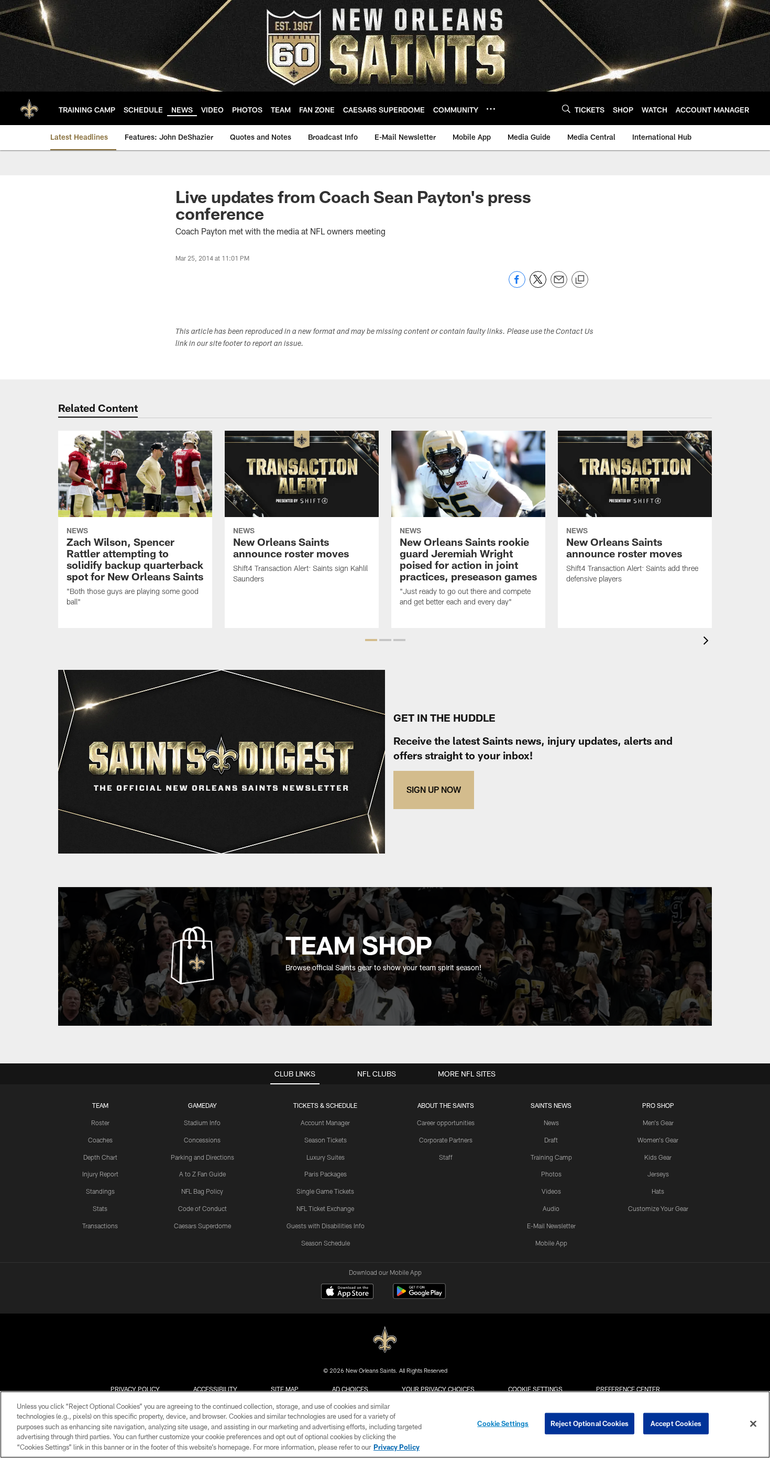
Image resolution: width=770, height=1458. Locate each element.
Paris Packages (325, 1173)
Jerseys (658, 1173)
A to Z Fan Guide (202, 1173)
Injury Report (100, 1173)
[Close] (753, 1423)
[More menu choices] (491, 109)
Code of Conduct (202, 1208)
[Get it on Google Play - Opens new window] (419, 1296)
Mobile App (551, 1243)
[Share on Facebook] (517, 285)
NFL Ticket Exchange (325, 1208)
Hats (658, 1191)
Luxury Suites (325, 1157)
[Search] (566, 109)
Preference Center (628, 1389)
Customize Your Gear (658, 1208)
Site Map (285, 1389)
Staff (446, 1157)
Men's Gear (658, 1122)
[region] (385, 1424)
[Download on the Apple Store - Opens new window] (347, 1293)
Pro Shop (658, 1105)
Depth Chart (100, 1157)
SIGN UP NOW (433, 789)
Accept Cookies (676, 1423)
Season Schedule (325, 1243)
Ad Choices (350, 1389)
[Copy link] (579, 280)
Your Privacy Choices (438, 1389)
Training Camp (551, 1157)
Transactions (100, 1225)
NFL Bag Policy (202, 1191)
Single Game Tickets (325, 1191)
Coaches (100, 1139)
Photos (551, 1173)
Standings (100, 1191)
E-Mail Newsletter (551, 1225)
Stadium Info (202, 1122)
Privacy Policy (135, 1389)
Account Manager (325, 1122)
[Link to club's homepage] (29, 108)
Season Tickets (325, 1139)
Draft (551, 1139)
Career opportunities (446, 1122)
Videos (551, 1191)
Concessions (202, 1139)
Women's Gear (657, 1139)
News (551, 1122)
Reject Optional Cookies (590, 1423)
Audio (551, 1208)
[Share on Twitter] (538, 285)
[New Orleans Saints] (385, 1340)
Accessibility (215, 1389)
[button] (371, 640)
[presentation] (707, 641)
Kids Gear (658, 1157)
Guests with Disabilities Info (326, 1225)
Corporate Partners (445, 1139)
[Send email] (559, 285)
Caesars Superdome (202, 1225)
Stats (100, 1208)
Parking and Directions (202, 1157)
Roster (100, 1122)
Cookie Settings (535, 1389)
